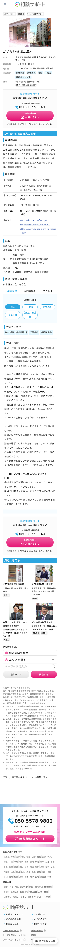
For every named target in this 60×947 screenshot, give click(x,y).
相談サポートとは (14, 914)
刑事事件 (32, 896)
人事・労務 (43, 891)
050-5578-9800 (33, 821)
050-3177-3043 (32, 107)
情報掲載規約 (37, 930)
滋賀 (47, 866)
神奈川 (50, 856)
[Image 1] (28, 44)
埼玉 (6, 861)
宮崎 (37, 876)
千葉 (11, 861)
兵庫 (42, 866)
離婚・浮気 (8, 886)
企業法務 (47, 306)
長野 (52, 861)
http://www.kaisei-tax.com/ (35, 224)
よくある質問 (40, 919)
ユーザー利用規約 (10, 930)
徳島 (39, 871)
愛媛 (49, 871)
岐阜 (42, 861)
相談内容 (12, 291)
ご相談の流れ (40, 914)
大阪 (32, 866)
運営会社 (35, 935)
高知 (6, 876)
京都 (37, 866)
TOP (6, 777)
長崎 (21, 876)
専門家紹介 (30, 291)
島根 (34, 871)
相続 (13, 306)
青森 (13, 856)
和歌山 (7, 871)
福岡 (11, 876)
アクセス (48, 291)
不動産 (30, 306)
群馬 (26, 861)
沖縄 (49, 876)
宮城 (23, 856)
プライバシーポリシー (12, 939)
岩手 (18, 856)
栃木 (21, 861)
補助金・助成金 (30, 315)
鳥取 (28, 871)
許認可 (40, 896)
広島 (13, 871)
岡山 (18, 871)
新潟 (11, 866)
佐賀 (16, 876)
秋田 (28, 856)
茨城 (16, 861)
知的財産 (8, 896)
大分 (32, 876)
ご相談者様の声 (13, 919)
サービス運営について (12, 935)
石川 (26, 866)
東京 (44, 856)
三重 (47, 861)
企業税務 (12, 315)
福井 (16, 866)
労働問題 (48, 886)
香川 (44, 871)
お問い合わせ (40, 923)
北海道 (7, 856)
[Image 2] (31, 44)
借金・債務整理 (36, 886)
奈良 (52, 866)
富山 (21, 866)
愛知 (32, 861)
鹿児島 (43, 876)
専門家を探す (18, 777)
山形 (34, 856)
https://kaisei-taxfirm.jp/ (33, 220)
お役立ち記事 (12, 923)
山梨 (6, 866)
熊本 (26, 876)
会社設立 (33, 891)
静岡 (37, 861)
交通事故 (24, 886)
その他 (47, 896)
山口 (23, 871)
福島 (39, 856)
